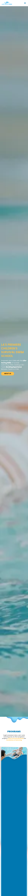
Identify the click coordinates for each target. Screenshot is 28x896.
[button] (25, 3)
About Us (7, 374)
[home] (6, 3)
